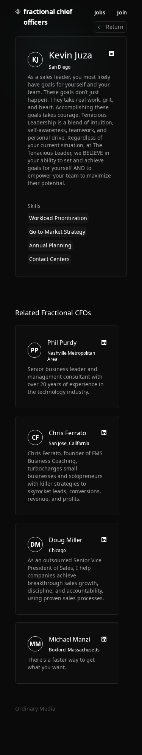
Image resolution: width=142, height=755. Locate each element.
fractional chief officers (47, 17)
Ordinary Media (35, 708)
